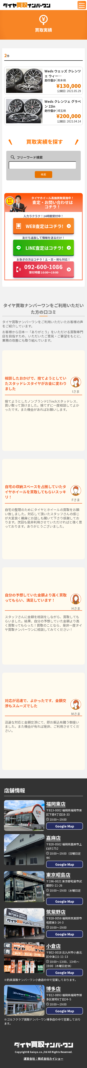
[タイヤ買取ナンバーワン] (26, 5)
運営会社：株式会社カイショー (43, 1059)
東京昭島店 (58, 874)
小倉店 (53, 945)
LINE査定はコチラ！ (44, 248)
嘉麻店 (53, 837)
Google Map (64, 826)
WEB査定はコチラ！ (45, 226)
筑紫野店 (56, 911)
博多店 (53, 988)
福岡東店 (56, 803)
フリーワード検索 (30, 157)
